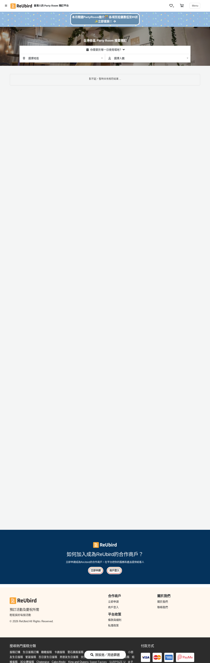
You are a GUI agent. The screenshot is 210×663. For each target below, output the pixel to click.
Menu (194, 5)
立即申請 (96, 570)
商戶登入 (114, 570)
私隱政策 (113, 625)
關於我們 (162, 601)
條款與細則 (114, 619)
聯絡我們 (162, 607)
